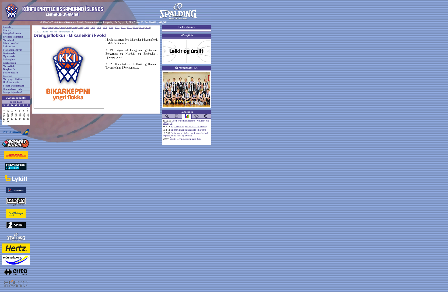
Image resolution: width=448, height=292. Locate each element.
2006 (86, 27)
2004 (74, 27)
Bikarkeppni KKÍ (66, 32)
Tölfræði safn (10, 72)
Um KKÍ (8, 30)
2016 (147, 27)
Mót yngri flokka (12, 79)
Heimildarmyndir (12, 89)
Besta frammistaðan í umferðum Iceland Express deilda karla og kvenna (185, 134)
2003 (68, 27)
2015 (141, 27)
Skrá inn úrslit (11, 82)
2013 (129, 27)
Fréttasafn (9, 46)
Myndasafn (9, 56)
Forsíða (7, 27)
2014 (135, 27)
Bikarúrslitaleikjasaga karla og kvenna (188, 130)
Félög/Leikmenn (12, 33)
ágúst (13, 102)
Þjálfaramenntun (12, 50)
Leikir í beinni (186, 27)
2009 (105, 27)
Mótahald (8, 40)
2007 (93, 27)
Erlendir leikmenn (13, 36)
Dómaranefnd (10, 43)
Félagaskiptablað (12, 92)
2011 (117, 27)
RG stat (7, 76)
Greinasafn (9, 53)
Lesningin (187, 112)
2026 (19, 102)
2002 (62, 27)
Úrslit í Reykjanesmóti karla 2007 (185, 139)
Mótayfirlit (9, 66)
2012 (123, 27)
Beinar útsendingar (13, 85)
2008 (99, 27)
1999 (44, 27)
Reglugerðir (9, 63)
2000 (50, 27)
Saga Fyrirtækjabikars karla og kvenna (188, 126)
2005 (80, 27)
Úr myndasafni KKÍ (186, 67)
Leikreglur (9, 59)
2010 (111, 27)
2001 (56, 27)
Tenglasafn (9, 69)
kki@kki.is (164, 22)
